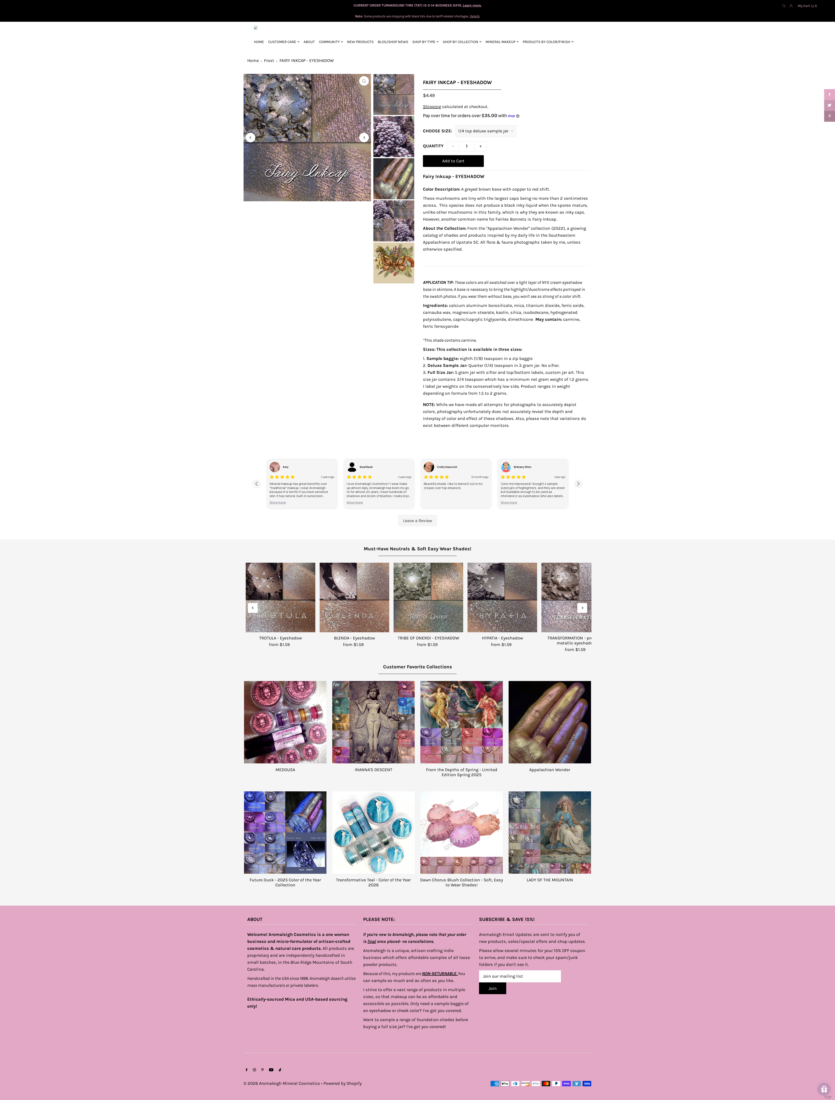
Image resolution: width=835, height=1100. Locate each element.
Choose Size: (437, 130)
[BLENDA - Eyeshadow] (354, 597)
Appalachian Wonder (549, 769)
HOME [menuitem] (259, 42)
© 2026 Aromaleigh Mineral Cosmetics (282, 1083)
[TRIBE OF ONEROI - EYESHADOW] (428, 597)
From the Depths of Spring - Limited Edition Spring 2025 (461, 772)
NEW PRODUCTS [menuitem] (360, 42)
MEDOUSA (285, 769)
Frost (269, 60)
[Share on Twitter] (829, 105)
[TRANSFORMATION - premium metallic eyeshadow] (576, 597)
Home (253, 60)
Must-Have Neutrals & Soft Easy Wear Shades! (417, 549)
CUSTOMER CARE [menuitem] (282, 42)
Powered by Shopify (343, 1083)
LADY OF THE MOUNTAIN (550, 879)
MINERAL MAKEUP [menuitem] (500, 42)
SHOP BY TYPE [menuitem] (423, 42)
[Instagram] (254, 1070)
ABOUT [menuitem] (309, 42)
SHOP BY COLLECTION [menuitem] (460, 42)
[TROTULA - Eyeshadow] (280, 597)
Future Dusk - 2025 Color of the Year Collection (285, 882)
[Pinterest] (262, 1070)
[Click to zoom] (364, 81)
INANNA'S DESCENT (373, 769)
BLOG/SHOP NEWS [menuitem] (393, 42)
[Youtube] (271, 1070)
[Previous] (250, 137)
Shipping (432, 106)
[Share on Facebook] (829, 94)
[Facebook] (246, 1070)
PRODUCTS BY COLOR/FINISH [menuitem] (546, 42)
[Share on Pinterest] (829, 116)
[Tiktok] (280, 1070)
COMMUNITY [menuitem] (329, 42)
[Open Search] (783, 5)
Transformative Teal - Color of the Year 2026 (373, 882)
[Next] (364, 137)
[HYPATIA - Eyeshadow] (502, 597)
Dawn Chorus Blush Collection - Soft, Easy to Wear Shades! (461, 882)
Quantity (433, 145)
